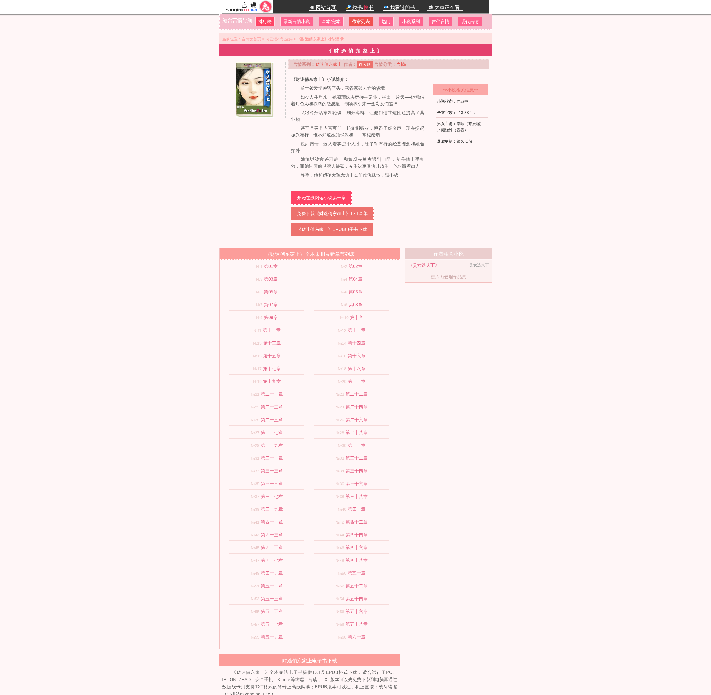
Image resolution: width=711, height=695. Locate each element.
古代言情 (440, 21)
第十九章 (272, 381)
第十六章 (356, 355)
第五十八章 (357, 624)
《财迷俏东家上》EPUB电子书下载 (332, 229)
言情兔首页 (251, 39)
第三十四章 (357, 471)
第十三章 (272, 343)
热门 (386, 21)
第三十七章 (272, 496)
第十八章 (356, 368)
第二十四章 (357, 407)
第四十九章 (272, 573)
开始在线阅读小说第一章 (321, 197)
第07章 (271, 304)
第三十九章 (272, 509)
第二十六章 (357, 419)
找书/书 (362, 7)
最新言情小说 (296, 21)
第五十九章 (272, 637)
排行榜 (265, 21)
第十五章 (272, 355)
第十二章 (356, 330)
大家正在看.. (447, 7)
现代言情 (470, 21)
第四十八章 (357, 560)
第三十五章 (272, 483)
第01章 (271, 266)
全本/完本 (331, 21)
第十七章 (272, 368)
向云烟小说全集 (279, 39)
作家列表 (361, 21)
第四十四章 (357, 534)
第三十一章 (272, 458)
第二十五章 (272, 419)
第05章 (271, 292)
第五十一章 (272, 586)
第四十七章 (272, 560)
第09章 (271, 317)
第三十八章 (357, 496)
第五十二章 (357, 586)
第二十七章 (272, 432)
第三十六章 (357, 483)
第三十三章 (272, 471)
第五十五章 (272, 611)
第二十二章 (357, 394)
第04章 (355, 279)
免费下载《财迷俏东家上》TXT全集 (332, 213)
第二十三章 (272, 407)
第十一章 (272, 330)
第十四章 (356, 343)
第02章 (355, 266)
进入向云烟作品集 (448, 277)
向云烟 (365, 64)
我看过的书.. (403, 7)
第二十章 (356, 381)
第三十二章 (357, 458)
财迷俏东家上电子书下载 (309, 661)
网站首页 (325, 7)
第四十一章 (272, 522)
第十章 (356, 317)
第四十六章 (357, 547)
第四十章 (356, 509)
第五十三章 (272, 598)
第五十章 (356, 573)
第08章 (355, 304)
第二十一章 (272, 394)
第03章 (271, 279)
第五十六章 (357, 611)
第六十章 (356, 637)
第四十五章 (272, 547)
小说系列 (411, 21)
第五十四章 (357, 598)
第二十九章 (272, 445)
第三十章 (356, 445)
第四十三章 (272, 534)
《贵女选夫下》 (423, 265)
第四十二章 (357, 522)
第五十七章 (272, 624)
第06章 (355, 292)
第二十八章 (357, 432)
